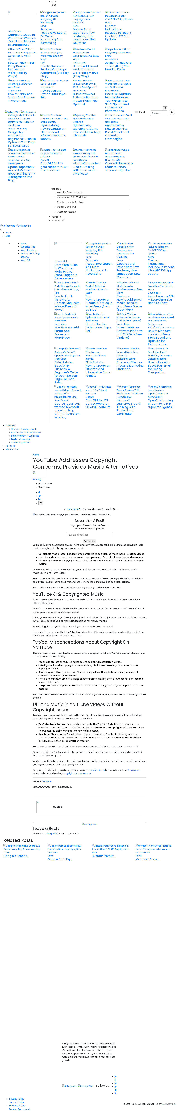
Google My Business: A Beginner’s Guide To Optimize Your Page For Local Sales (22, 139)
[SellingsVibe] (15, 225)
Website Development (69, 192)
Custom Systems (66, 211)
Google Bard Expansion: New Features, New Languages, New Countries (84, 36)
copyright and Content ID (77, 773)
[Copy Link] (40, 503)
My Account (58, 220)
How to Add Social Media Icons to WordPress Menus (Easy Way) (85, 71)
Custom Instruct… (104, 856)
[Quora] (115, 1093)
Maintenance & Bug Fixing (71, 202)
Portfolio (56, 216)
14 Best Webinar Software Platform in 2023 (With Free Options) (85, 99)
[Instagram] (115, 1083)
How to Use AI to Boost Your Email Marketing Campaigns (117, 134)
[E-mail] (38, 821)
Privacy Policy (16, 1099)
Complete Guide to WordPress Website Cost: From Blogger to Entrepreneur (22, 40)
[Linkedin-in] (115, 1076)
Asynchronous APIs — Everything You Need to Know (118, 66)
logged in (52, 833)
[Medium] (115, 1090)
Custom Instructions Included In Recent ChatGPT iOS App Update (118, 32)
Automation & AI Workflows (72, 197)
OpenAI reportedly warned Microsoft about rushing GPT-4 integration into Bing (21, 173)
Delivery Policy (17, 1105)
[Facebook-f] (115, 1080)
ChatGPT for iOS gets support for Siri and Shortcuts (54, 167)
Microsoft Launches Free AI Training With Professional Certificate (86, 169)
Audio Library (98, 770)
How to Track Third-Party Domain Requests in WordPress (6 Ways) (21, 69)
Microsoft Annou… (148, 859)
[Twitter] (116, 1086)
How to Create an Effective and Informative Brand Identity (53, 134)
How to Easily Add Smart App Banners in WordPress (22, 97)
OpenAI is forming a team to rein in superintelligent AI (119, 167)
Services (56, 188)
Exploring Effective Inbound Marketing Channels (86, 132)
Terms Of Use (16, 1102)
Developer (134, 770)
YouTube (47, 781)
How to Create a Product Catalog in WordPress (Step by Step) (54, 71)
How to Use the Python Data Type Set (53, 94)
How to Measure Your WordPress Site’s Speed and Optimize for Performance (117, 104)
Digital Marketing (66, 207)
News (76, 509)
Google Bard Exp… (60, 859)
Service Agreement (19, 1109)
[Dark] (172, 112)
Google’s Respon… (16, 856)
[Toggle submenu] (176, 238)
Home (54, 1)
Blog (53, 5)
